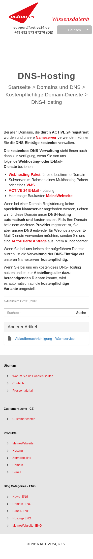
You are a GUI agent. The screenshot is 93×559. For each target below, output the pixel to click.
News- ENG (20, 496)
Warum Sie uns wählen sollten (32, 376)
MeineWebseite (59, 196)
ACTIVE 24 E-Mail (24, 190)
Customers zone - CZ (18, 409)
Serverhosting (21, 458)
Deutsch (74, 30)
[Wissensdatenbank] (23, 12)
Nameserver (46, 137)
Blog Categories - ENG (19, 486)
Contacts (18, 383)
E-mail (16, 472)
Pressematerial (22, 390)
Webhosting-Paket (24, 174)
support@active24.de (31, 27)
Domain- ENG (21, 504)
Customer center (23, 419)
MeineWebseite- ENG (27, 525)
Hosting (17, 450)
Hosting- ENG (21, 518)
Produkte (10, 433)
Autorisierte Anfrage (29, 241)
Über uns (10, 365)
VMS (31, 185)
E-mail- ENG (20, 511)
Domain (17, 465)
